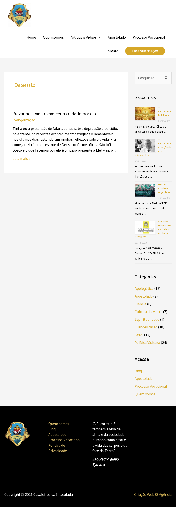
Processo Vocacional (149, 37)
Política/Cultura (147, 342)
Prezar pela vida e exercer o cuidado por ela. (54, 113)
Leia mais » (21, 158)
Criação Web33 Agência (153, 494)
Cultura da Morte (148, 311)
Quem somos (53, 37)
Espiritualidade (147, 319)
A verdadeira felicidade (164, 111)
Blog (138, 371)
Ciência (140, 304)
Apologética (144, 288)
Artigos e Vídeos (84, 37)
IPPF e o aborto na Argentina (164, 188)
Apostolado (117, 37)
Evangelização (23, 120)
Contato (112, 51)
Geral (139, 334)
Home (31, 37)
